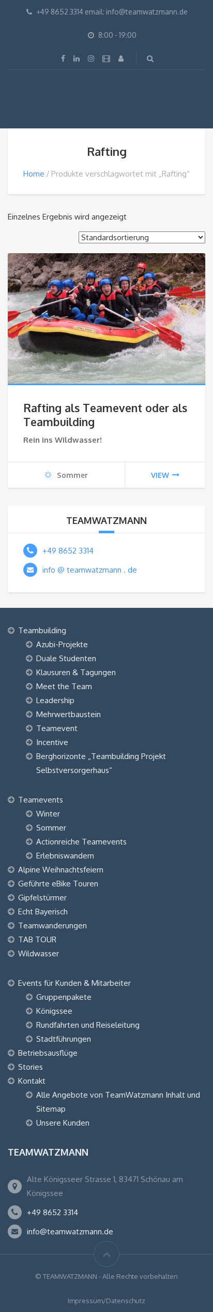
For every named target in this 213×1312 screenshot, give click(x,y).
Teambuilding (42, 630)
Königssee (54, 1011)
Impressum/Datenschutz (106, 1300)
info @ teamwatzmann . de (89, 570)
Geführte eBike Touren (58, 883)
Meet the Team (64, 686)
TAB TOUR (37, 939)
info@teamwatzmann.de (70, 1231)
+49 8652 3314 (68, 551)
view (160, 475)
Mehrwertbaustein (68, 714)
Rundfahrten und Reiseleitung (88, 1025)
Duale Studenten (66, 658)
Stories (30, 1067)
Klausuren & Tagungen (76, 672)
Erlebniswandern (65, 856)
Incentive (52, 742)
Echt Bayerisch (43, 911)
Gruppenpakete (64, 997)
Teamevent (57, 728)
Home (33, 174)
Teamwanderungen (52, 925)
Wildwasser (38, 953)
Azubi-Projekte (62, 644)
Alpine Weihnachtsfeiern (60, 869)
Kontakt (31, 1081)
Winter (48, 814)
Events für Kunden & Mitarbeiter (74, 983)
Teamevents (40, 800)
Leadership (55, 700)
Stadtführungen (63, 1039)
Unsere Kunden (62, 1123)
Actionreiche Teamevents (81, 842)
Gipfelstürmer (42, 897)
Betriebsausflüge (48, 1053)
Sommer (51, 828)
